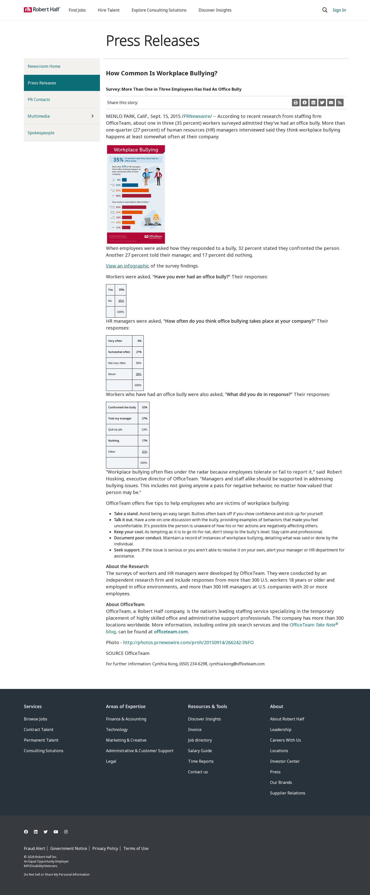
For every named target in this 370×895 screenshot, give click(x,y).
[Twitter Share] (322, 102)
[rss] (340, 102)
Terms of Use (136, 848)
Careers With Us (285, 740)
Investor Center (285, 761)
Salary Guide (200, 750)
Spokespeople (41, 133)
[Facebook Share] (304, 102)
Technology (117, 729)
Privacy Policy (105, 848)
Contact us (198, 772)
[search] (325, 10)
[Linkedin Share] (313, 102)
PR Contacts (39, 99)
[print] (296, 102)
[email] (331, 102)
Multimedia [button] (39, 116)
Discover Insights (215, 10)
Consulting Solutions (43, 750)
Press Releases (50, 83)
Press (275, 772)
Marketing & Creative (126, 740)
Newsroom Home (44, 66)
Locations (279, 750)
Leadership (280, 729)
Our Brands (281, 782)
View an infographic (127, 266)
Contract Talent (38, 729)
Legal (111, 761)
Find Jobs (77, 10)
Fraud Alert (34, 848)
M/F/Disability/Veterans (40, 866)
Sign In (339, 10)
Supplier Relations (287, 793)
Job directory (200, 740)
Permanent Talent (41, 740)
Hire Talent (109, 10)
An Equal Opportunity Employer (46, 861)
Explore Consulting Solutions (159, 10)
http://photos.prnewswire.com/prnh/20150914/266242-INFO (188, 642)
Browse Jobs (35, 719)
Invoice (195, 729)
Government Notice (68, 848)
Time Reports (201, 761)
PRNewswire (196, 116)
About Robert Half (287, 719)
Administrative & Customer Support (139, 750)
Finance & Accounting (126, 719)
